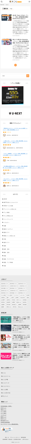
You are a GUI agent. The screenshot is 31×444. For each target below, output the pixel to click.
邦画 (5, 256)
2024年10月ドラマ (14, 286)
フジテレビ (16, 295)
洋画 (5, 239)
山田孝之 (8, 299)
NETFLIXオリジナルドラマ (11, 202)
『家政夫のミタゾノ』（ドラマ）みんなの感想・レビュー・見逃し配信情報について (15, 128)
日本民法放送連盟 (5, 422)
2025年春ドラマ (21, 292)
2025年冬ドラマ (4, 292)
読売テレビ (3, 418)
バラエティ (6, 222)
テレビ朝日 (3, 295)
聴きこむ (3, 373)
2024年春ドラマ (13, 288)
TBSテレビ (3, 410)
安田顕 (17, 297)
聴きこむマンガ (5, 383)
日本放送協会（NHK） (6, 406)
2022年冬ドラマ (4, 283)
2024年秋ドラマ (21, 288)
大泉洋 (12, 297)
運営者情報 (23, 437)
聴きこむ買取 (4, 389)
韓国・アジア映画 (8, 262)
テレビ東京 (9, 295)
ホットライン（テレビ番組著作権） (10, 424)
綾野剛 (19, 304)
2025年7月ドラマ (23, 290)
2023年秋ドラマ (13, 283)
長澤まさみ (9, 306)
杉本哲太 (3, 302)
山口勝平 (3, 299)
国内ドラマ (6, 232)
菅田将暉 (25, 304)
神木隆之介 (14, 304)
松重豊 (13, 302)
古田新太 (3, 297)
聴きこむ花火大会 (5, 393)
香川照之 (15, 306)
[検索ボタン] (1, 1)
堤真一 (8, 297)
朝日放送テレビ (5, 420)
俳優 (5, 226)
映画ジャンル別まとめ (9, 235)
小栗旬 (27, 297)
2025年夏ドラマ (13, 292)
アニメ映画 (6, 212)
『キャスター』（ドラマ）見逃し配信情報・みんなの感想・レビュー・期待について (15, 179)
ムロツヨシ (22, 295)
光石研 (28, 295)
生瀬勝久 (3, 304)
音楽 (5, 265)
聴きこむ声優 (4, 379)
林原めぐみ (19, 302)
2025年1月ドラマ (5, 290)
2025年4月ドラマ (14, 290)
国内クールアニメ (8, 229)
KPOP (5, 199)
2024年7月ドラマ (5, 286)
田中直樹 (8, 304)
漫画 (5, 245)
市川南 (13, 299)
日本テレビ (19, 299)
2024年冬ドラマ (23, 286)
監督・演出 (6, 249)
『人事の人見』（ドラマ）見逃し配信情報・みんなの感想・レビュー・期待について (15, 141)
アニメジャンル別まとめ (10, 209)
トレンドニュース (8, 219)
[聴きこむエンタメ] (15, 1)
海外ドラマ (6, 242)
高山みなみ (20, 306)
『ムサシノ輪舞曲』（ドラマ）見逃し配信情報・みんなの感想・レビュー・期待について (15, 154)
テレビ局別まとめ (8, 215)
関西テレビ (3, 417)
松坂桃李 (8, 302)
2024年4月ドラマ (22, 283)
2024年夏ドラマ (4, 288)
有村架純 (25, 299)
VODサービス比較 (8, 205)
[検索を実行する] (27, 75)
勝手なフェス (4, 396)
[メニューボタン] (29, 1)
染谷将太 (25, 302)
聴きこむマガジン (5, 386)
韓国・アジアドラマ (9, 259)
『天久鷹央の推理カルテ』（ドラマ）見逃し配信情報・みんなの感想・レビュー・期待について (15, 166)
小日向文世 (22, 297)
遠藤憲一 (3, 306)
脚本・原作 (6, 252)
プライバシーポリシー (15, 437)
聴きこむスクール (5, 376)
